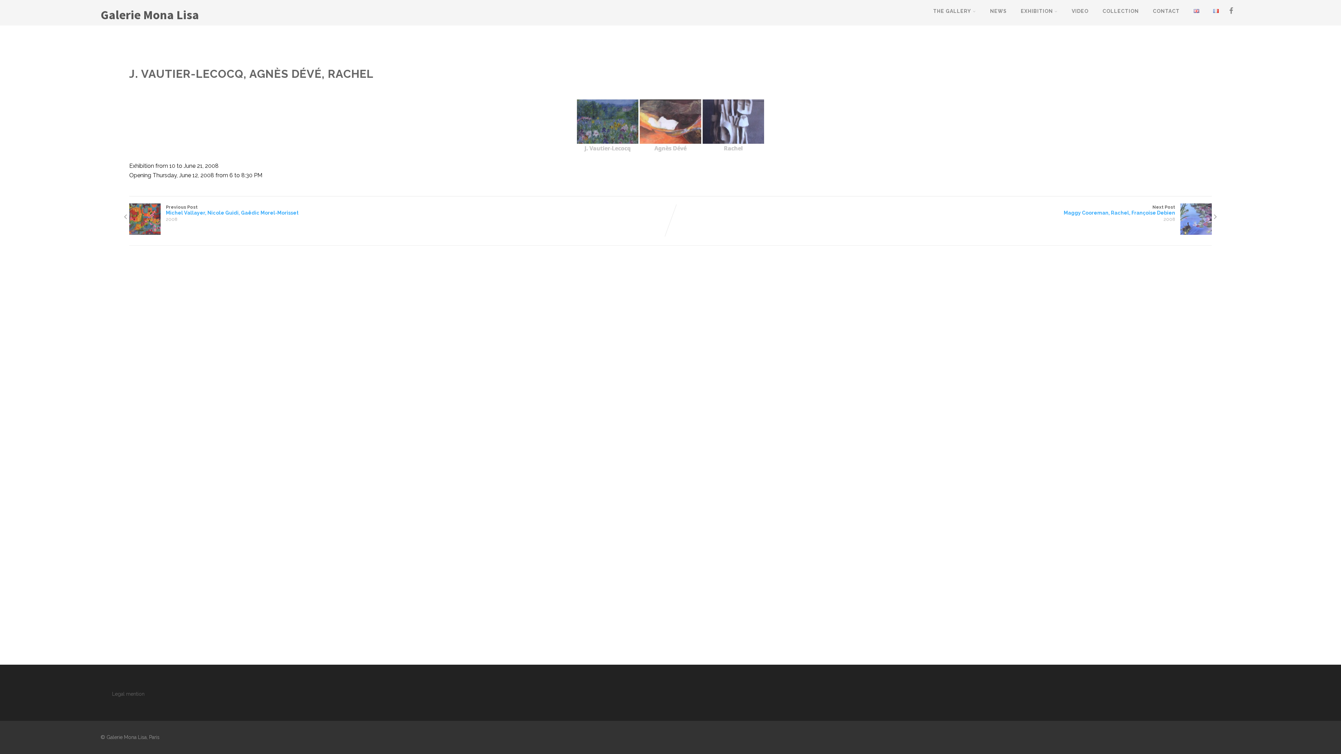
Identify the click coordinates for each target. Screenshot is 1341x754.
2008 (171, 219)
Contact (1166, 11)
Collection (1120, 11)
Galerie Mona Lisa (150, 15)
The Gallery (952, 11)
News (998, 11)
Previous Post (232, 210)
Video (1080, 11)
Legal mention (128, 694)
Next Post (1119, 210)
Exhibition (1037, 11)
